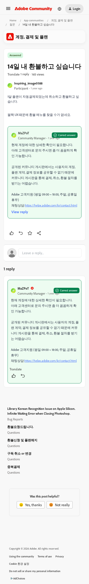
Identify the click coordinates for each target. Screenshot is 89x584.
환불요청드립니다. (20, 427)
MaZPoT (23, 133)
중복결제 (13, 467)
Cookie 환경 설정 (19, 563)
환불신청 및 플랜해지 (22, 440)
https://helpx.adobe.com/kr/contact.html (51, 205)
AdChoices (19, 578)
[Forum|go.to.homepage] (33, 8)
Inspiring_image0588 (28, 83)
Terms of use (45, 556)
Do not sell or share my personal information (34, 571)
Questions (13, 432)
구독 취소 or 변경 (19, 453)
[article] (44, 331)
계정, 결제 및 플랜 (62, 20)
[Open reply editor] (44, 253)
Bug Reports (15, 419)
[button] (8, 10)
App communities (34, 20)
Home (13, 20)
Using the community (21, 556)
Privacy (59, 556)
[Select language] (59, 8)
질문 (12, 24)
